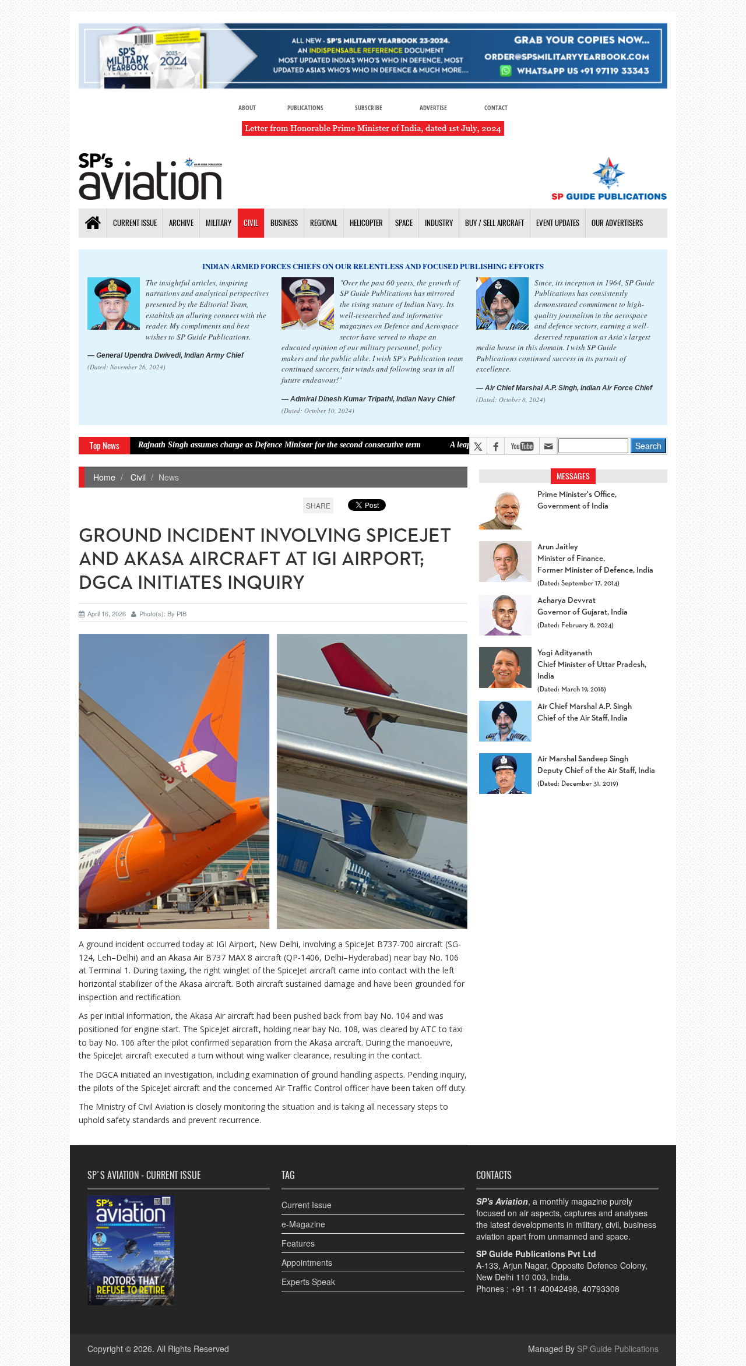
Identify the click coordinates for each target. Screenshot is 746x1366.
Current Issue (135, 223)
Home (104, 477)
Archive (181, 223)
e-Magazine (303, 1224)
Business (284, 223)
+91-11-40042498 (544, 1288)
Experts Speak (308, 1281)
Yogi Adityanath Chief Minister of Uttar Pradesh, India (591, 664)
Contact (496, 107)
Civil (251, 223)
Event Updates (557, 223)
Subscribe (368, 107)
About (247, 107)
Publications (305, 107)
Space (404, 223)
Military (218, 223)
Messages (573, 476)
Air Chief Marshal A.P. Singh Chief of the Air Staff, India (584, 712)
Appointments (306, 1262)
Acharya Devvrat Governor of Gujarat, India (582, 606)
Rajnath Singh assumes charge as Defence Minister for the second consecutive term (232, 444)
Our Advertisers (617, 223)
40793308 (601, 1288)
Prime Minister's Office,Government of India (577, 500)
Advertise (433, 107)
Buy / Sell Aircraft (494, 223)
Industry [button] (439, 223)
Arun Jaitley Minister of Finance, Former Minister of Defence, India (595, 558)
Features (298, 1243)
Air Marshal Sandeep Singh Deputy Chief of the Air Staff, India (596, 765)
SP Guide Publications (618, 1348)
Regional (323, 223)
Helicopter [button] (366, 223)
